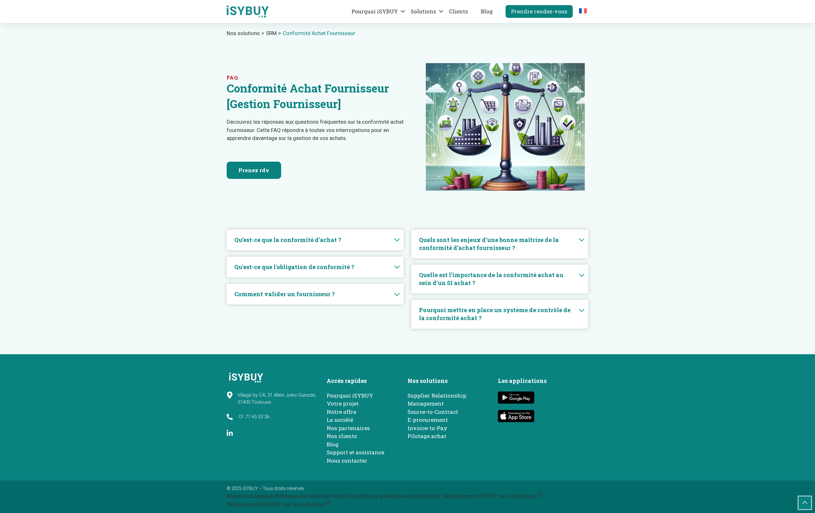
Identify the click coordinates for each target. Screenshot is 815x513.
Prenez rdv (253, 170)
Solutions (423, 11)
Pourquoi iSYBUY (374, 11)
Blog (487, 11)
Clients (458, 11)
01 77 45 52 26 (253, 417)
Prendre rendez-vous (539, 11)
